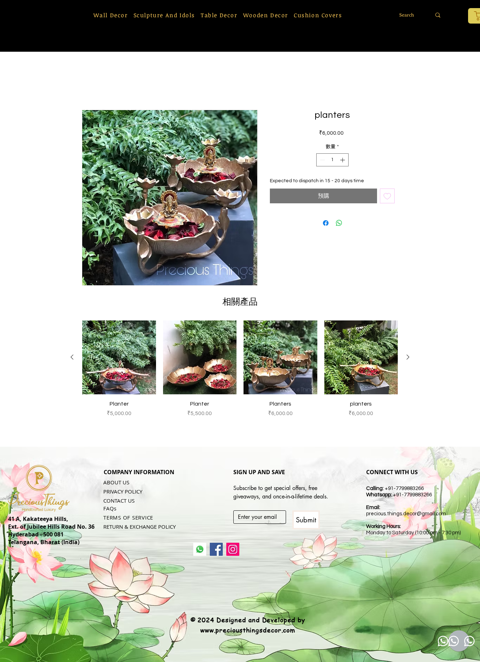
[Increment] (343, 160)
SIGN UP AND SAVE (259, 473)
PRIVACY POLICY (122, 492)
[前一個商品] (72, 358)
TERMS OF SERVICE (128, 518)
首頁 (87, 85)
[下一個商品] (408, 358)
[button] (110, 15)
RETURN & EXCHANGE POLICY (139, 527)
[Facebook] (216, 549)
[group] (240, 377)
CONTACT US (119, 501)
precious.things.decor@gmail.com (406, 514)
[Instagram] (232, 549)
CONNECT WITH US (392, 473)
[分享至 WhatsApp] (339, 223)
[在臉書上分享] (326, 223)
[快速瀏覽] (119, 358)
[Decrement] (321, 160)
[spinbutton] (332, 160)
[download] (199, 549)
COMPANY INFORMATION (139, 473)
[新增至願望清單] (387, 196)
